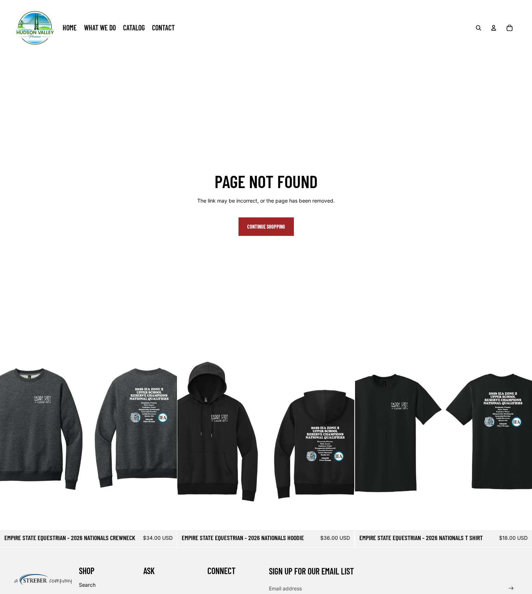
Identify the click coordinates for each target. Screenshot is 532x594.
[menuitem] (70, 28)
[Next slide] (166, 441)
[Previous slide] (11, 441)
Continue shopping (266, 227)
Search (87, 585)
